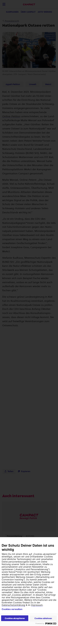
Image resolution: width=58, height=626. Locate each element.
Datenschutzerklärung (13, 605)
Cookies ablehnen (43, 618)
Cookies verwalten (12, 609)
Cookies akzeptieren (15, 618)
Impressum (37, 605)
